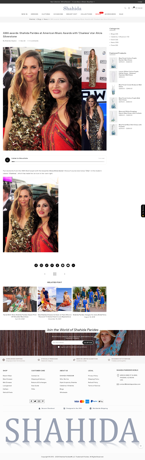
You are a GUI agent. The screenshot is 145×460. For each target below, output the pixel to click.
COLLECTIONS (86, 14)
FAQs (33, 389)
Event (114, 40)
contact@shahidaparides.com (129, 384)
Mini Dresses (7, 382)
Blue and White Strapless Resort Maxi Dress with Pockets (130, 112)
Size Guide (35, 386)
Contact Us (35, 376)
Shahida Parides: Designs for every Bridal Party (89, 315)
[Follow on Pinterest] (42, 401)
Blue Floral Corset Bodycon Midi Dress (130, 85)
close (5, 1)
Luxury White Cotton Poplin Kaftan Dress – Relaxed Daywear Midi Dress (129, 73)
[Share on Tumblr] (57, 265)
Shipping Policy (93, 379)
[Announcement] (72, 2)
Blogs (39, 19)
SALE (121, 14)
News (46, 19)
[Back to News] (55, 274)
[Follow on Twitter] (35, 401)
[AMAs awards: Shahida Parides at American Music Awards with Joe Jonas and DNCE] (45, 274)
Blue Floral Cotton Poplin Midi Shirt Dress (129, 99)
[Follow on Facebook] (31, 401)
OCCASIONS (58, 14)
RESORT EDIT (71, 14)
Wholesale (63, 392)
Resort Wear (7, 376)
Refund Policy (93, 382)
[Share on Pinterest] (52, 265)
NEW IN (25, 14)
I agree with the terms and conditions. (73, 347)
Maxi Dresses (7, 379)
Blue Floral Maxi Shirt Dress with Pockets (130, 125)
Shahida (32, 19)
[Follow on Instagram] (39, 401)
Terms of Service (94, 386)
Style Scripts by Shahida (68, 382)
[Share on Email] (68, 265)
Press (114, 45)
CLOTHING (46, 14)
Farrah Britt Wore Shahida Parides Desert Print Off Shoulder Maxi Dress (19, 316)
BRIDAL (99, 14)
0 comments (33, 41)
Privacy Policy (93, 376)
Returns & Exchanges (38, 382)
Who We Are (64, 379)
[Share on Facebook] (36, 265)
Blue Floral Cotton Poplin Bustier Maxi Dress (128, 59)
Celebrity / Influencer (120, 37)
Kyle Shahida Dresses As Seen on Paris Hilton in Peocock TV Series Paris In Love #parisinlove (55, 316)
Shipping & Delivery (38, 379)
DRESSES (34, 14)
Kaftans (5, 389)
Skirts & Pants (8, 392)
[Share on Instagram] (41, 265)
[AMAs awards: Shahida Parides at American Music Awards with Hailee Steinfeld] (65, 274)
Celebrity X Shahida (67, 386)
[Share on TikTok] (46, 265)
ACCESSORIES (110, 14)
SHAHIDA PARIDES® (67, 376)
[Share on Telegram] (62, 265)
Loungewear (7, 386)
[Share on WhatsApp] (73, 265)
